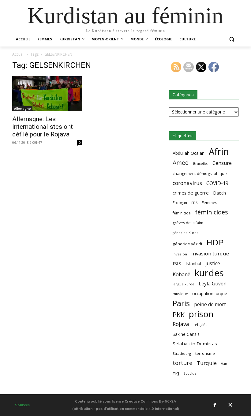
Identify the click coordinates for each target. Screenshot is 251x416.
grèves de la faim (188, 222)
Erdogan (180, 202)
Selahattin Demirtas (195, 343)
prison (201, 314)
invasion (180, 254)
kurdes (209, 273)
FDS (194, 202)
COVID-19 (217, 183)
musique (180, 293)
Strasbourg (182, 353)
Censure (222, 163)
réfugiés (200, 324)
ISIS (177, 263)
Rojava (181, 324)
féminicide (182, 212)
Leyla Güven (213, 283)
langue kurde (183, 284)
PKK (179, 314)
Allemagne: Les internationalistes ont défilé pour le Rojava (42, 126)
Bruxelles (200, 164)
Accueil (18, 54)
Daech (219, 193)
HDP (214, 242)
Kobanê (181, 274)
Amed (181, 162)
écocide (190, 373)
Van (224, 363)
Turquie (207, 363)
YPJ (176, 373)
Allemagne (22, 108)
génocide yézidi (187, 244)
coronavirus (187, 183)
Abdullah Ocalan (188, 153)
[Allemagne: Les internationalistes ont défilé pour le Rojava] (47, 93)
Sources (22, 405)
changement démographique (200, 173)
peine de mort (210, 304)
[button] (231, 39)
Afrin (219, 151)
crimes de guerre (191, 193)
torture (183, 363)
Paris (181, 303)
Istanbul (193, 263)
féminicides (211, 212)
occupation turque (209, 293)
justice (212, 263)
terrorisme (205, 353)
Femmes (209, 202)
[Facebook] (214, 404)
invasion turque (210, 253)
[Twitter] (230, 404)
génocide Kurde (186, 233)
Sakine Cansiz (186, 334)
